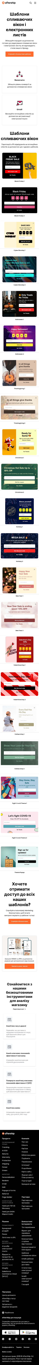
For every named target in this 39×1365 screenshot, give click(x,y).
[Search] (31, 3)
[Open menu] (35, 3)
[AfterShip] (9, 3)
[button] (19, 165)
